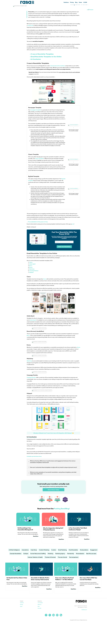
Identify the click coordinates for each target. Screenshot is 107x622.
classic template (39, 158)
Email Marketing (62, 550)
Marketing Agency (60, 553)
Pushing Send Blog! (62, 508)
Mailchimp (31, 269)
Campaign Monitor (33, 270)
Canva (30, 262)
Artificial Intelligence (14, 550)
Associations (25, 550)
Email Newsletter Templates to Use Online (46, 57)
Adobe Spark (32, 264)
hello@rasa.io (84, 609)
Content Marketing (44, 550)
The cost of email (62, 557)
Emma (30, 267)
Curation (53, 550)
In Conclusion (36, 59)
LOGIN (85, 2)
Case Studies (40, 602)
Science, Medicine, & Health (35, 557)
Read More (35, 536)
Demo (80, 2)
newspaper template (35, 110)
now (73, 224)
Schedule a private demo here (34, 456)
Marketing (50, 553)
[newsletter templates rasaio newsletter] (73, 125)
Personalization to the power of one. (38, 221)
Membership (70, 553)
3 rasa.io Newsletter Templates (42, 54)
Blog (76, 2)
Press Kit (39, 608)
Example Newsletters (15, 553)
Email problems (84, 550)
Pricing (72, 2)
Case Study (34, 550)
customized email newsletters (57, 65)
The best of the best (50, 557)
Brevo (30, 265)
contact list (30, 25)
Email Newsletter (73, 550)
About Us (39, 604)
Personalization (80, 553)
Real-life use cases (91, 553)
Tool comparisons (73, 557)
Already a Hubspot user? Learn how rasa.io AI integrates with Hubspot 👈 (53, 433)
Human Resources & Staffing (38, 553)
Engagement (93, 550)
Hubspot (31, 272)
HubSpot (25, 553)
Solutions (66, 2)
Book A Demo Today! (53, 489)
